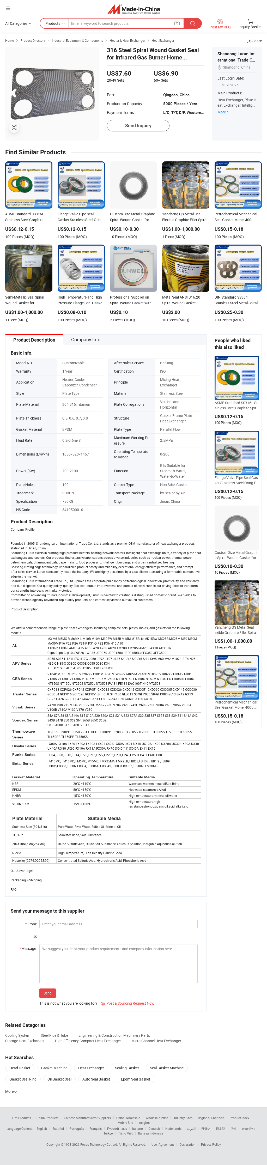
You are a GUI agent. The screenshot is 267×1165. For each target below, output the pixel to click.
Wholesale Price (156, 1118)
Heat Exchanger (91, 1067)
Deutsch (154, 1128)
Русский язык (117, 1128)
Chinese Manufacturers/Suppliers (87, 1118)
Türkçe (108, 1133)
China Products (47, 1118)
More (221, 112)
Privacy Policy (211, 1144)
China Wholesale (128, 1118)
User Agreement (162, 1144)
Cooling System (17, 1035)
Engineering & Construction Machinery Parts (114, 1035)
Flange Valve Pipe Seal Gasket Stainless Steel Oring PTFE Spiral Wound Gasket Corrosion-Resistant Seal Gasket (236, 480)
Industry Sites (182, 1118)
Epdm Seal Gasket (135, 1079)
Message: (28, 948)
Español (58, 1128)
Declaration (187, 1144)
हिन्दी (233, 1128)
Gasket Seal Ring (23, 1079)
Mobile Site (125, 1122)
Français (95, 1128)
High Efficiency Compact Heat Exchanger (88, 1040)
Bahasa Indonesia (150, 1133)
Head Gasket (19, 1067)
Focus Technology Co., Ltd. (99, 1144)
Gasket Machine (54, 1067)
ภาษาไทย (248, 1128)
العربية (191, 1128)
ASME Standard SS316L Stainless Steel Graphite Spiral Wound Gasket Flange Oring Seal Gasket (236, 405)
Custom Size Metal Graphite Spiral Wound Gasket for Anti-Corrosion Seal (236, 555)
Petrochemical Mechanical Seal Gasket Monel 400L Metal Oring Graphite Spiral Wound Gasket (237, 705)
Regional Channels (211, 1118)
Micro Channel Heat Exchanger (156, 1040)
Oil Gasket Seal (59, 1079)
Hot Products (21, 1118)
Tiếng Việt (125, 1133)
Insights (144, 1122)
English (42, 1128)
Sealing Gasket (127, 1067)
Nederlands (173, 1128)
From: (31, 923)
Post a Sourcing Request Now (127, 1003)
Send (48, 993)
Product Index (239, 1118)
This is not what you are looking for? (68, 1003)
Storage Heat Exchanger (25, 1040)
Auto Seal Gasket (96, 1079)
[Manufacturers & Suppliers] (133, 9)
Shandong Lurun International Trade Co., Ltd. (237, 60)
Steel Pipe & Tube (54, 1035)
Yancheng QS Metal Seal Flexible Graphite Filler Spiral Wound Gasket (236, 630)
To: (34, 936)
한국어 (205, 1128)
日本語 (220, 1128)
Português (76, 1128)
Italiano (137, 1128)
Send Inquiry (138, 125)
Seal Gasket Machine (167, 1067)
